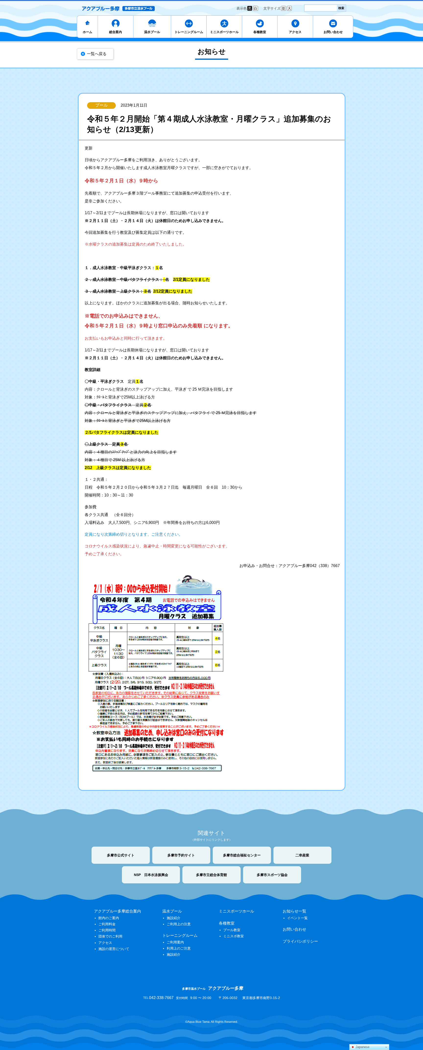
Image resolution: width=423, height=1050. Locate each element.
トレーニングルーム (189, 32)
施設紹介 (173, 918)
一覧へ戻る (96, 54)
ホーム (87, 32)
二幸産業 (302, 855)
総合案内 (115, 32)
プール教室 (231, 930)
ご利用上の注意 (179, 924)
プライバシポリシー (300, 941)
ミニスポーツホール (224, 32)
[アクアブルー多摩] (118, 8)
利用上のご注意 (179, 948)
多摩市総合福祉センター (242, 855)
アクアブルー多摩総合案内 (117, 911)
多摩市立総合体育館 (211, 875)
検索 (341, 8)
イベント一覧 (297, 918)
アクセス (295, 32)
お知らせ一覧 (294, 911)
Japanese (362, 1047)
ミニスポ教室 (233, 936)
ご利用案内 (175, 942)
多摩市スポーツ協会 (272, 875)
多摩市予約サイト (181, 855)
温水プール (152, 32)
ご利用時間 (107, 930)
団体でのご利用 (110, 936)
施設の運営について (113, 949)
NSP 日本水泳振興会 (151, 875)
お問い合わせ (333, 32)
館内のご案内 (108, 918)
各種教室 (259, 32)
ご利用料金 (107, 924)
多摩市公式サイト (120, 855)
